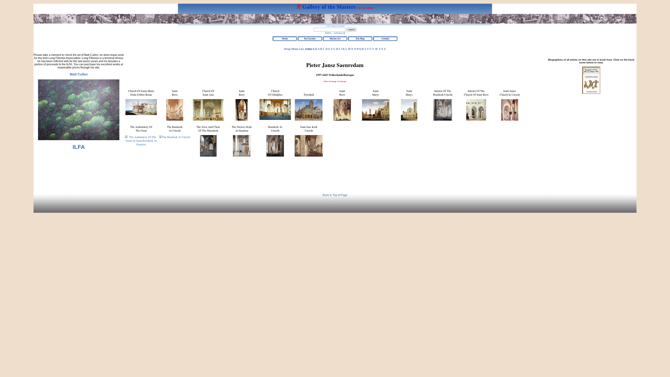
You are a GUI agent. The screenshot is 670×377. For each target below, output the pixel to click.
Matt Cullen (79, 74)
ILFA (79, 147)
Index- (328, 32)
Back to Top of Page (335, 195)
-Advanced (339, 32)
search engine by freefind (335, 26)
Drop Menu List (293, 48)
